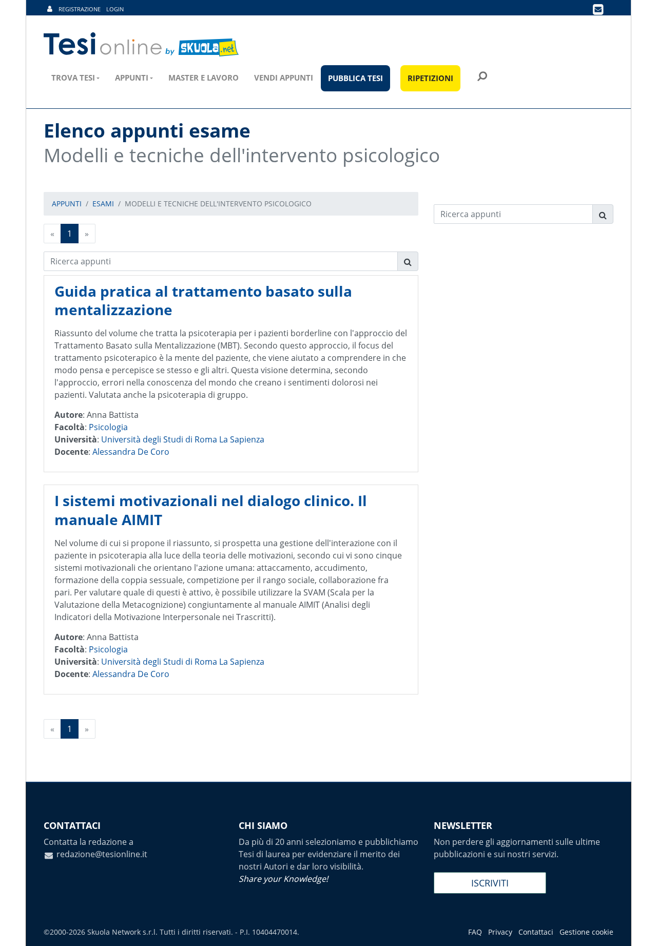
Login (115, 9)
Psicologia (108, 427)
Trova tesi (73, 77)
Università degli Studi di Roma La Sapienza (182, 439)
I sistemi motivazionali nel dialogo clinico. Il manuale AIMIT (210, 510)
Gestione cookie (586, 932)
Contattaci (535, 932)
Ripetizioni (430, 78)
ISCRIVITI (490, 883)
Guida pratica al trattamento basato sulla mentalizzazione (203, 300)
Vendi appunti (283, 77)
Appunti (131, 77)
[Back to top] (639, 928)
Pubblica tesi (355, 78)
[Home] (142, 45)
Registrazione (80, 9)
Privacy (500, 932)
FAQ (475, 932)
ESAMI (103, 203)
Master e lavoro (203, 77)
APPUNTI (67, 203)
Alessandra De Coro (130, 451)
